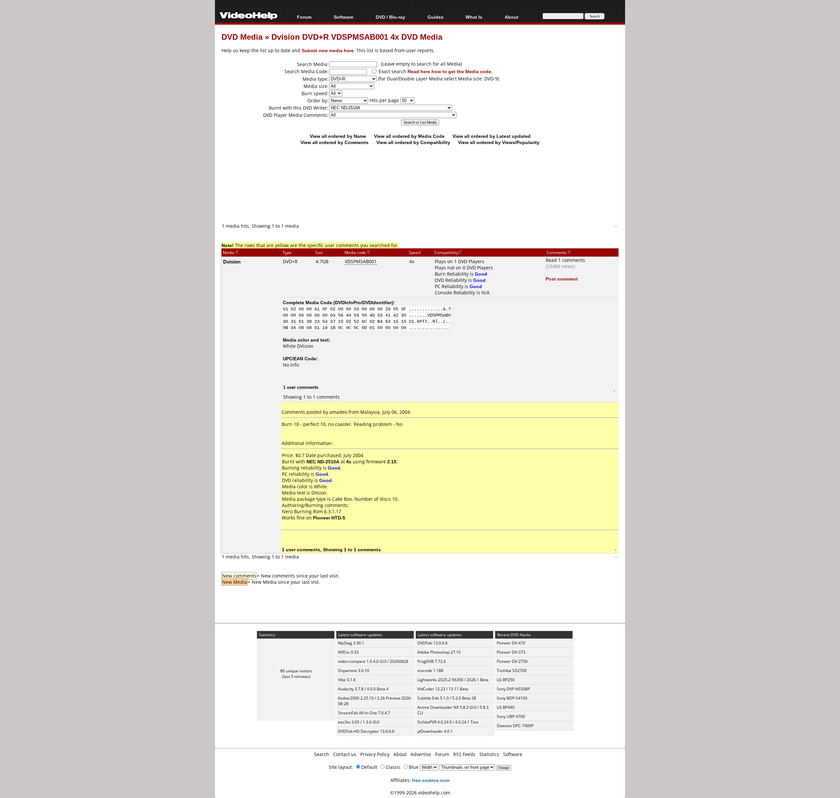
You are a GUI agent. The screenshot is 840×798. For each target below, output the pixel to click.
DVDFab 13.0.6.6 (432, 643)
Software (343, 17)
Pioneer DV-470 (511, 643)
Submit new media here (328, 50)
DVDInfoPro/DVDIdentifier (363, 302)
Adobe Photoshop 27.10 (439, 652)
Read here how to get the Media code (449, 71)
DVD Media (241, 36)
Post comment (562, 279)
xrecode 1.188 (430, 670)
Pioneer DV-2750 (512, 661)
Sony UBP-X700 (511, 716)
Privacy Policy (374, 754)
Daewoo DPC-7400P (515, 725)
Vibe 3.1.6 (347, 679)
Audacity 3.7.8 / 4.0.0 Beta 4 (363, 689)
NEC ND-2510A (322, 461)
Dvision (232, 261)
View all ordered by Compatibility (413, 142)
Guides (436, 17)
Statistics (489, 754)
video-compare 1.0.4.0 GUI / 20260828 (373, 661)
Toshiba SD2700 (512, 670)
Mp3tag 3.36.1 (351, 643)
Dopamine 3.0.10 (353, 670)
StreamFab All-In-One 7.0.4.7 (364, 713)
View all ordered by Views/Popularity (498, 142)
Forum (304, 17)
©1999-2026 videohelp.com (420, 792)
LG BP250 (505, 679)
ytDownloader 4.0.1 (435, 731)
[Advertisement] (420, 195)
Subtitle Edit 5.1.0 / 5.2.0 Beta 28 (446, 698)
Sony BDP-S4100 (512, 698)
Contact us (344, 754)
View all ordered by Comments (334, 142)
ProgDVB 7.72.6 (431, 661)
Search (321, 754)
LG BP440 (505, 707)
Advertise (420, 754)
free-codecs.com (431, 780)
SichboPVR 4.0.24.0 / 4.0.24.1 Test (447, 722)
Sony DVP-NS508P (513, 689)
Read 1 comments (565, 260)
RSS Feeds (464, 754)
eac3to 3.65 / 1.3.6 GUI (358, 722)
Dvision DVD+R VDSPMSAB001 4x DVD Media (356, 36)
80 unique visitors (296, 671)
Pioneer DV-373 (511, 652)
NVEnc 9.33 (348, 652)
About (400, 754)
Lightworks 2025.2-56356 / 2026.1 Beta (453, 679)
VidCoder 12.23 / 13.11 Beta (442, 689)
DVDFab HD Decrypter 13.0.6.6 (366, 731)
